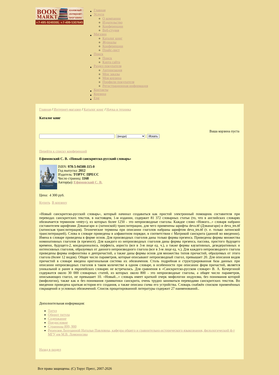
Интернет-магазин (67, 109)
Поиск (98, 54)
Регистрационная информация (125, 86)
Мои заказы (111, 74)
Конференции (112, 26)
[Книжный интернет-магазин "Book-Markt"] (59, 23)
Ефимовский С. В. (88, 182)
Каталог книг (112, 38)
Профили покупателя (118, 82)
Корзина (100, 94)
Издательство (112, 22)
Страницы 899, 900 (62, 326)
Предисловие (58, 322)
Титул (52, 311)
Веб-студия (110, 30)
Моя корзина (111, 78)
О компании (111, 18)
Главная (99, 10)
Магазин (100, 34)
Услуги (99, 14)
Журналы (109, 42)
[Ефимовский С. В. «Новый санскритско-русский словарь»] (48, 177)
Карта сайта (111, 62)
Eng (96, 98)
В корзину (59, 202)
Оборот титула (59, 315)
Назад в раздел (50, 349)
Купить (44, 202)
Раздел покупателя (107, 66)
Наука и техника (118, 109)
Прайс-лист (111, 50)
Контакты (101, 90)
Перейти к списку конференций (63, 151)
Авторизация (112, 70)
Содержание (57, 318)
